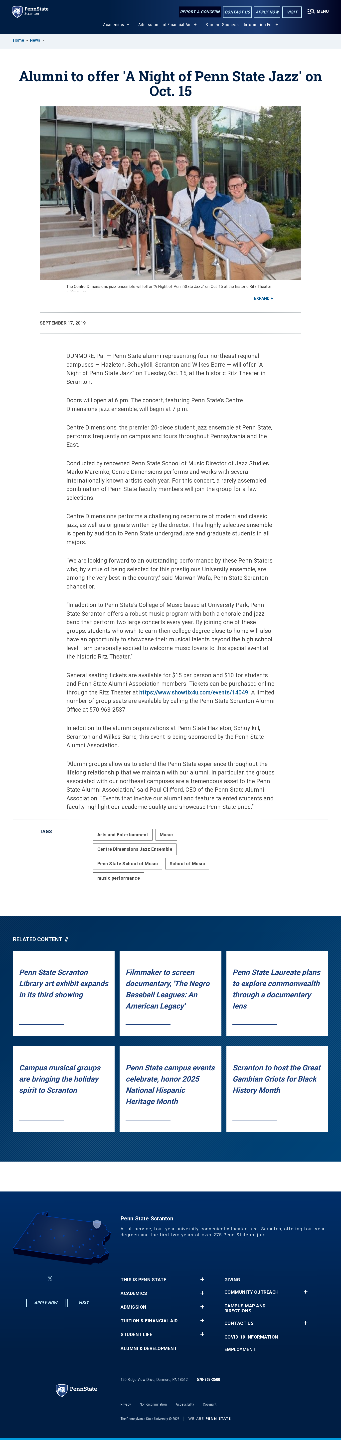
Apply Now (267, 12)
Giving (232, 1279)
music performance (118, 878)
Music (166, 834)
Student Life (136, 1334)
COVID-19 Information (251, 1337)
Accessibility (185, 1404)
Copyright (209, 1404)
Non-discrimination (153, 1404)
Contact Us (237, 12)
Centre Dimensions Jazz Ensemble (134, 849)
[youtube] (74, 1278)
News (35, 40)
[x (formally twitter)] (49, 1278)
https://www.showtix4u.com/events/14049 (193, 692)
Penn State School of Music (127, 863)
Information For (258, 24)
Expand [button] (262, 298)
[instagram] (87, 1278)
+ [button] (202, 1279)
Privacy (126, 1404)
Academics (113, 24)
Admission (134, 1307)
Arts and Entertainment (122, 834)
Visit (292, 12)
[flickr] (61, 1278)
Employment (240, 1349)
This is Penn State (143, 1279)
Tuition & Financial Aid (149, 1320)
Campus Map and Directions (245, 1308)
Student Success (222, 24)
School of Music (187, 863)
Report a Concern (200, 11)
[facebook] (37, 1278)
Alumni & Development (149, 1348)
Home (18, 40)
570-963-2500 (208, 1379)
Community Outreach (251, 1292)
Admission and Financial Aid (165, 24)
